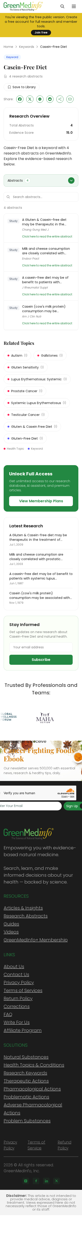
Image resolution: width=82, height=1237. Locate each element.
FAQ (8, 1014)
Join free (41, 32)
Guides (11, 924)
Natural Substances (26, 1057)
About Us (14, 966)
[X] (56, 1181)
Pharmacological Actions (32, 1089)
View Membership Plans (41, 501)
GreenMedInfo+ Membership (36, 940)
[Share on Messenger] (40, 99)
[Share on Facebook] (19, 99)
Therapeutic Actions (26, 1081)
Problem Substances (27, 1121)
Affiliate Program (23, 1030)
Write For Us (17, 1022)
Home (8, 46)
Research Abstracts (26, 916)
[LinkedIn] (46, 1181)
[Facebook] (36, 1181)
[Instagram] (25, 1181)
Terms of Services (23, 990)
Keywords (26, 46)
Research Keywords (25, 1073)
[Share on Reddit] (50, 99)
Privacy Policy (19, 982)
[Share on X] (29, 99)
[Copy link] (60, 99)
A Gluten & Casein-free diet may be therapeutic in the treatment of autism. (44, 222)
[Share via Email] (70, 99)
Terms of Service (36, 1145)
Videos (11, 932)
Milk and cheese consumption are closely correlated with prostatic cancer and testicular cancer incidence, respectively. (47, 250)
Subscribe (41, 659)
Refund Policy (64, 1145)
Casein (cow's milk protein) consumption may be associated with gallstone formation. (44, 308)
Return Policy (18, 998)
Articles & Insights (23, 908)
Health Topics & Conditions (34, 1065)
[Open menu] (73, 6)
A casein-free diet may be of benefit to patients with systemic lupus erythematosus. (47, 279)
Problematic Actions (26, 1097)
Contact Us (16, 974)
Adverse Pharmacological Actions (33, 1109)
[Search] (62, 6)
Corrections (17, 1006)
